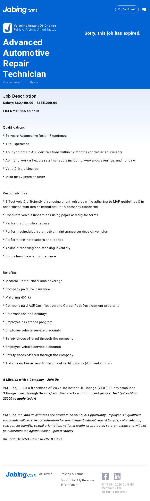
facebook (105, 476)
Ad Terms (46, 474)
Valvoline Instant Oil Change (35, 25)
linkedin (117, 476)
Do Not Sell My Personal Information (78, 483)
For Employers (127, 9)
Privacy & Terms (72, 474)
